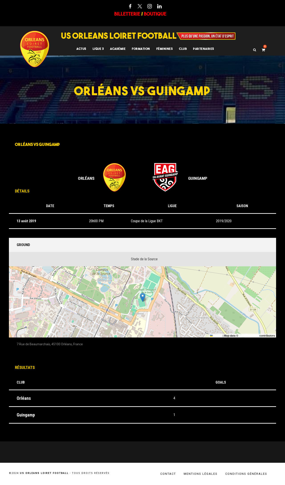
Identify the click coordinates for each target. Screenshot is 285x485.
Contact (168, 473)
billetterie (127, 14)
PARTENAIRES (203, 49)
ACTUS (81, 49)
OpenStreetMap (249, 335)
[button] (142, 297)
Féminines (164, 49)
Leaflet (217, 335)
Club (183, 49)
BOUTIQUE (155, 14)
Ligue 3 (98, 49)
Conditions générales (246, 473)
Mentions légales (201, 473)
